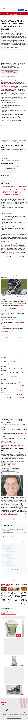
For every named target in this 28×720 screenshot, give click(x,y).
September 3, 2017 (19, 386)
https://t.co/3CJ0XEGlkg (11, 443)
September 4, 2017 (18, 305)
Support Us (21, 9)
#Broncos (8, 328)
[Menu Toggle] (2, 10)
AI (17, 712)
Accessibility (14, 712)
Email (2, 155)
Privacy (17, 160)
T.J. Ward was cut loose (18, 252)
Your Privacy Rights (22, 712)
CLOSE (3, 182)
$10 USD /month (5, 468)
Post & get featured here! (8, 614)
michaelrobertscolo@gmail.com (9, 514)
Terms (13, 160)
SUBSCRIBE (5, 172)
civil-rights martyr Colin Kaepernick (9, 251)
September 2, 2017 (18, 364)
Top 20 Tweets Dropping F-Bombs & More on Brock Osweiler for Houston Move (14, 193)
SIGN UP (4, 158)
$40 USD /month (5, 470)
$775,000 (9, 241)
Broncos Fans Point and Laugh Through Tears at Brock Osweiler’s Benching (15, 187)
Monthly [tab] (9, 464)
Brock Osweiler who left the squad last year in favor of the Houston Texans (14, 85)
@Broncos (3, 360)
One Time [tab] (4, 464)
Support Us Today (5, 474)
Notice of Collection (6, 160)
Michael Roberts (6, 47)
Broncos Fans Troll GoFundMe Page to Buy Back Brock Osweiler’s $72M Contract (15, 190)
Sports (2, 19)
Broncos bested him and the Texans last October (14, 95)
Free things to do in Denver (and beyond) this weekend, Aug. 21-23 (14, 13)
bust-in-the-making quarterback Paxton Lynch (13, 81)
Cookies (9, 712)
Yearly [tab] (14, 464)
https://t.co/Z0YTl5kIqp (20, 303)
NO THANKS (12, 172)
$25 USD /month (15, 468)
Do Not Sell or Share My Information (14, 718)
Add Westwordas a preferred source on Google (9, 72)
